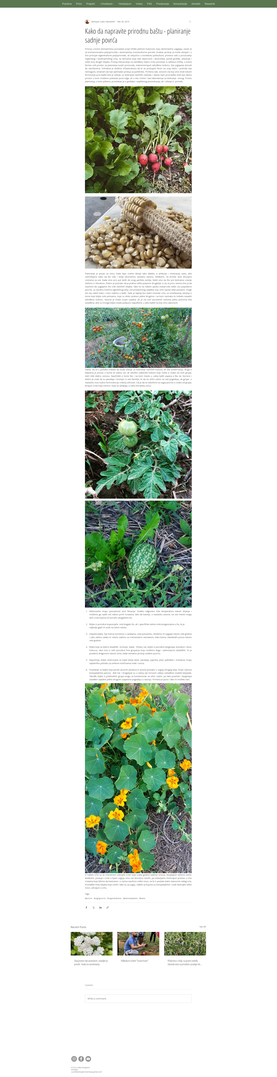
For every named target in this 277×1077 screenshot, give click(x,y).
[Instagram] (74, 1059)
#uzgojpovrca (99, 898)
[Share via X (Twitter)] (93, 907)
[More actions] (190, 21)
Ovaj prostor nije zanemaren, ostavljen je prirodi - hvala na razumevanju (91, 962)
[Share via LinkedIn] (100, 907)
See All (203, 926)
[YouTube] (88, 1059)
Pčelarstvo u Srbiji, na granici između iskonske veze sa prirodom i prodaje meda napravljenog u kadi (185, 962)
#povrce (88, 898)
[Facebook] (81, 1059)
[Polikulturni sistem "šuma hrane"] (138, 943)
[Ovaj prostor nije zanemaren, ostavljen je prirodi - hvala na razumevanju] (92, 943)
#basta (142, 898)
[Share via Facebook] (86, 907)
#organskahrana (114, 898)
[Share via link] (107, 907)
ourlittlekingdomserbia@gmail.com (86, 1072)
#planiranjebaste (130, 898)
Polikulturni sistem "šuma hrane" (134, 960)
